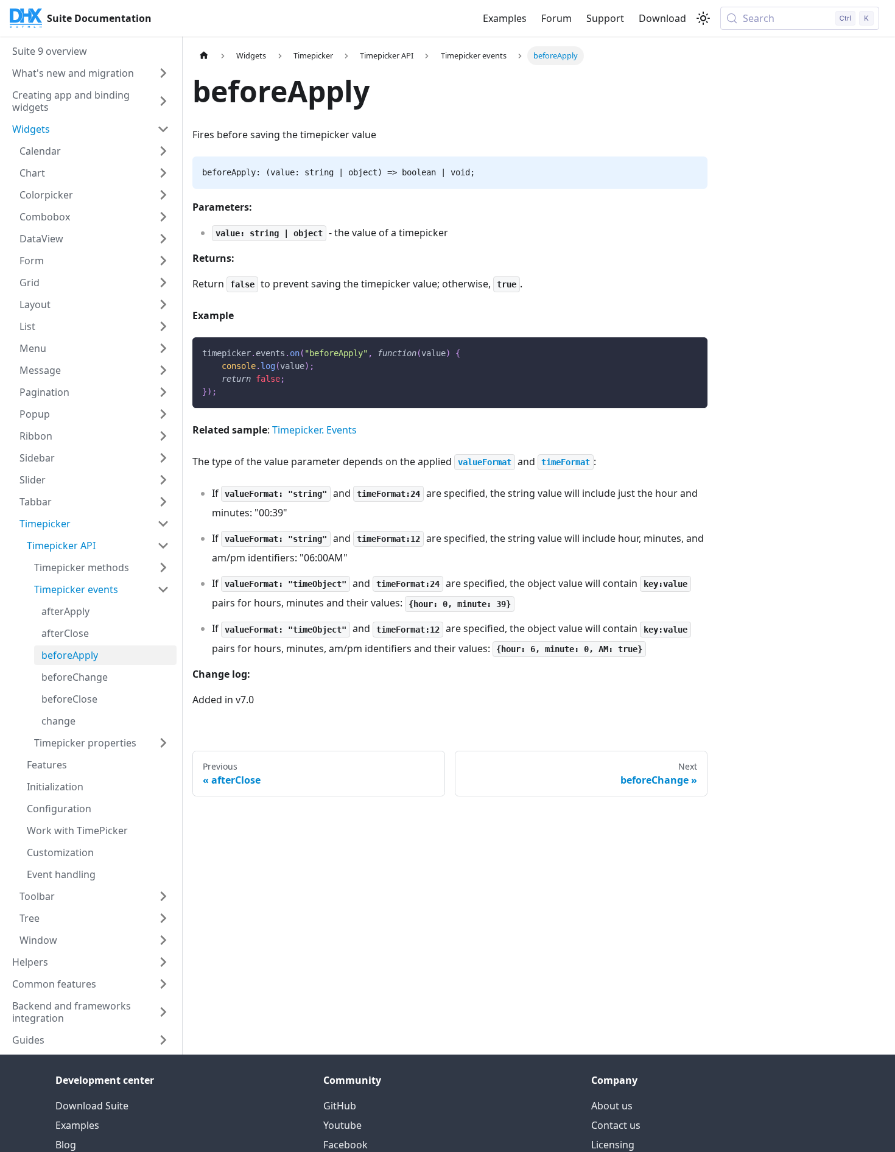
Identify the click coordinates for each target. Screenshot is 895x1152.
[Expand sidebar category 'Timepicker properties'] (163, 743)
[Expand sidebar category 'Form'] (163, 260)
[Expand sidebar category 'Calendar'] (163, 151)
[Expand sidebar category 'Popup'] (163, 414)
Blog (65, 1144)
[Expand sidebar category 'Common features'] (163, 984)
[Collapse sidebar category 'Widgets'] (163, 129)
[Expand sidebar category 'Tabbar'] (163, 501)
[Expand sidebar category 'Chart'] (163, 173)
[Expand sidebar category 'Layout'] (163, 304)
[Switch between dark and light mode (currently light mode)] (703, 18)
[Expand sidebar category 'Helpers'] (163, 962)
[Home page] (204, 55)
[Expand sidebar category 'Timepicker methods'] (163, 567)
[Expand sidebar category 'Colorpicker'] (163, 195)
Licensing (612, 1144)
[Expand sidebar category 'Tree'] (163, 918)
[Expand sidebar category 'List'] (163, 326)
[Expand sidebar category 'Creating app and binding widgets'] (163, 101)
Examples (505, 18)
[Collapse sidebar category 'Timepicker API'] (163, 545)
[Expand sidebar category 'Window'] (163, 940)
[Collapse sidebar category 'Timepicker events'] (163, 589)
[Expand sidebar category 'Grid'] (163, 282)
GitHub (339, 1105)
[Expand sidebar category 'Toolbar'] (163, 896)
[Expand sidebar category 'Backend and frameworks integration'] (163, 1012)
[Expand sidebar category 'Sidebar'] (163, 458)
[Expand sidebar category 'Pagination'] (163, 392)
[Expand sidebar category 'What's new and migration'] (163, 73)
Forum (556, 18)
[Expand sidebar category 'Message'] (163, 370)
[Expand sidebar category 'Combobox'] (163, 217)
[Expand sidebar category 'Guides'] (163, 1040)
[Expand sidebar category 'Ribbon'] (163, 436)
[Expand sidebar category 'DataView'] (163, 238)
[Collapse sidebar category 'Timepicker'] (163, 523)
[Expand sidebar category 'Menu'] (163, 348)
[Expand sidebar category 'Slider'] (163, 480)
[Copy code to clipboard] (693, 352)
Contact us (616, 1125)
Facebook (345, 1144)
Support (605, 18)
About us (612, 1105)
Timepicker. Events (314, 430)
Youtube (342, 1125)
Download (662, 18)
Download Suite (91, 1105)
